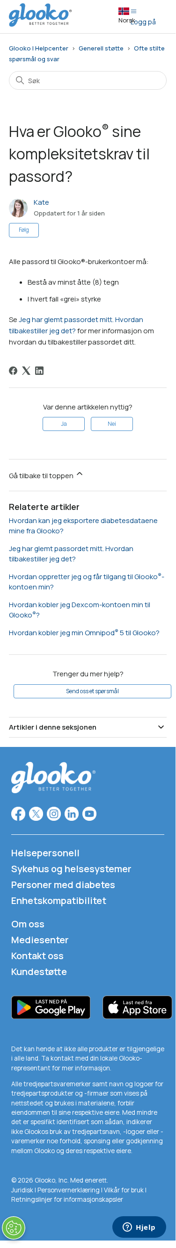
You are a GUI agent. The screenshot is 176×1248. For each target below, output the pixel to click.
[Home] (40, 24)
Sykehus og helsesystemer (71, 868)
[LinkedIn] (39, 370)
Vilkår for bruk (124, 1190)
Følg (24, 230)
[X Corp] (26, 370)
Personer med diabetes (63, 884)
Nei (112, 424)
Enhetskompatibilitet (58, 900)
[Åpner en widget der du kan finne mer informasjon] (139, 1228)
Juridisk (23, 1190)
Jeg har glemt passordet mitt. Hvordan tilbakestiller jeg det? (71, 554)
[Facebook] (13, 370)
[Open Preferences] (13, 1228)
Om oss (27, 924)
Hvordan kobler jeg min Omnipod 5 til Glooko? (84, 633)
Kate (41, 202)
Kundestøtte (39, 971)
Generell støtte (101, 48)
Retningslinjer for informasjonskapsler (67, 1199)
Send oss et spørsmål (92, 691)
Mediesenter (40, 939)
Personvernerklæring (68, 1190)
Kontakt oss (37, 955)
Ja (64, 424)
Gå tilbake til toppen (42, 476)
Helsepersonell (45, 852)
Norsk (126, 20)
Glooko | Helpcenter (38, 48)
